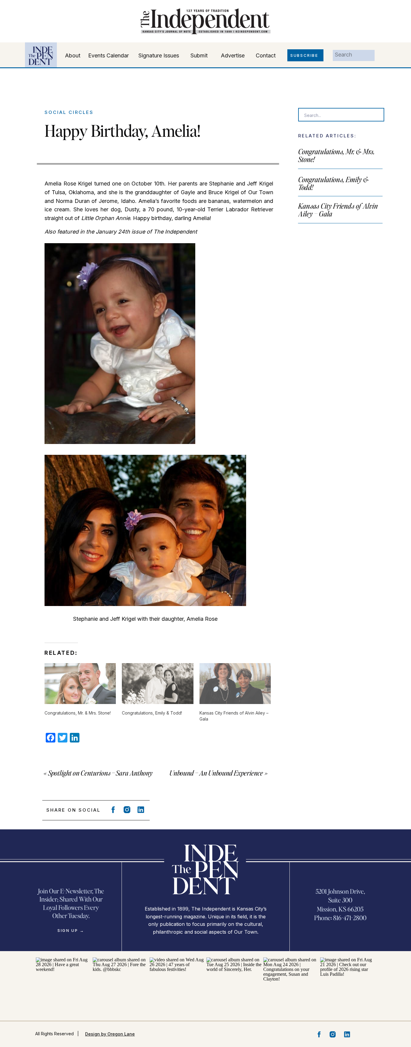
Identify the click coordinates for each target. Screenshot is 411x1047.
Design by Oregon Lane (110, 1033)
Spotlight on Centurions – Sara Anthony (100, 772)
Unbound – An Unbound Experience (216, 772)
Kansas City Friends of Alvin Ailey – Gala (338, 209)
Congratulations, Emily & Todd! (333, 183)
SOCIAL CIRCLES (69, 112)
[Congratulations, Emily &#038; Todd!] (157, 683)
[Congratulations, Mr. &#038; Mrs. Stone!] (80, 683)
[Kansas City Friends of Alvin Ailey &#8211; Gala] (235, 683)
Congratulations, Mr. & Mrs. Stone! (336, 155)
